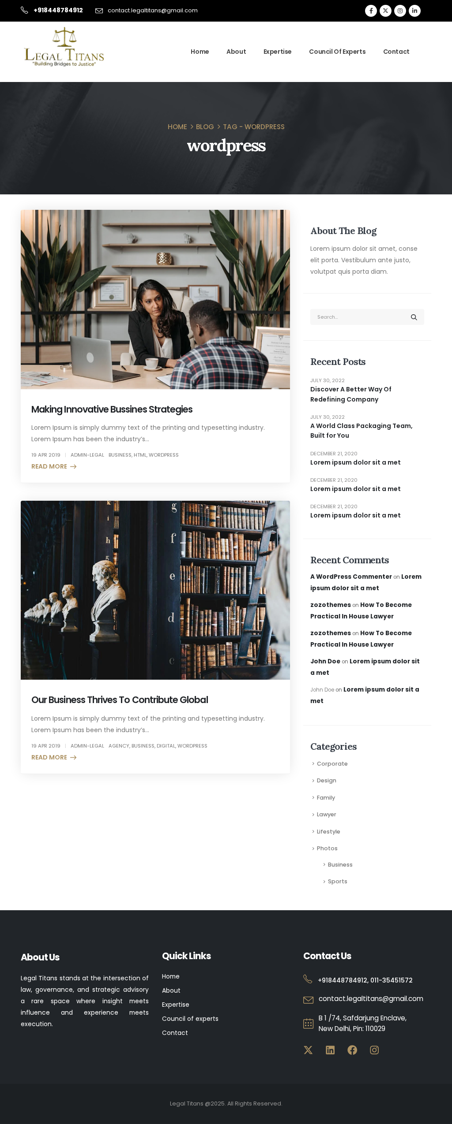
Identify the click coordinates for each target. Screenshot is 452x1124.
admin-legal (87, 454)
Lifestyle (328, 831)
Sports (337, 881)
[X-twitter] (308, 1050)
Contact (396, 51)
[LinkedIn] (415, 11)
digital (166, 745)
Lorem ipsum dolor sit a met (355, 462)
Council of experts (190, 1018)
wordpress (164, 454)
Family (326, 797)
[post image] (155, 299)
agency (119, 745)
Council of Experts (337, 51)
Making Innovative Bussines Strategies (111, 409)
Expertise (278, 51)
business (120, 454)
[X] (386, 11)
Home (200, 51)
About (236, 51)
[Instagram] (400, 11)
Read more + (51, 466)
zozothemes (330, 605)
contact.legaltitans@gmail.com (153, 10)
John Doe (325, 661)
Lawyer (326, 814)
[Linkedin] (330, 1050)
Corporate (332, 763)
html (140, 454)
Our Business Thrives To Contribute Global (119, 699)
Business (340, 864)
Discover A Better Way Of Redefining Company (351, 394)
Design (326, 780)
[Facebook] (371, 11)
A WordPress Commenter (351, 577)
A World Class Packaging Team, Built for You (361, 430)
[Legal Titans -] (65, 47)
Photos (327, 848)
